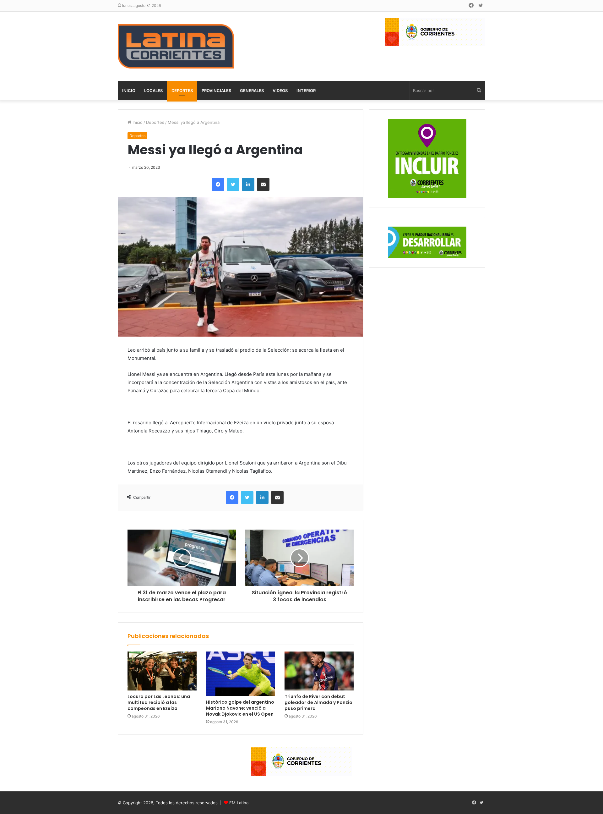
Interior (306, 90)
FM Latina (238, 802)
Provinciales (216, 90)
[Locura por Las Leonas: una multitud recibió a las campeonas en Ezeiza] (162, 671)
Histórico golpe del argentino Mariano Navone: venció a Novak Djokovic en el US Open (240, 708)
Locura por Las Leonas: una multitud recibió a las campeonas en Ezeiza (159, 702)
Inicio (128, 90)
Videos (280, 90)
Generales (252, 90)
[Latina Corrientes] (176, 46)
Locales (153, 90)
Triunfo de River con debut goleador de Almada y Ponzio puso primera (318, 702)
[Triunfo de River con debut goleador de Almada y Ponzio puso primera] (319, 671)
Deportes (182, 90)
